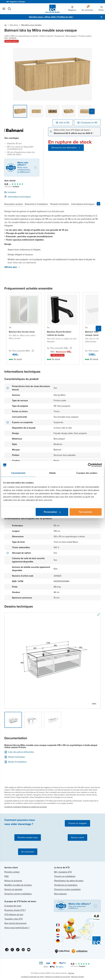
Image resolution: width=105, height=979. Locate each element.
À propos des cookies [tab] (86, 473)
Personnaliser (50, 512)
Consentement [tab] (18, 473)
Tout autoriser (85, 512)
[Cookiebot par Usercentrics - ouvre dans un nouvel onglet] (90, 465)
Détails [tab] (52, 473)
